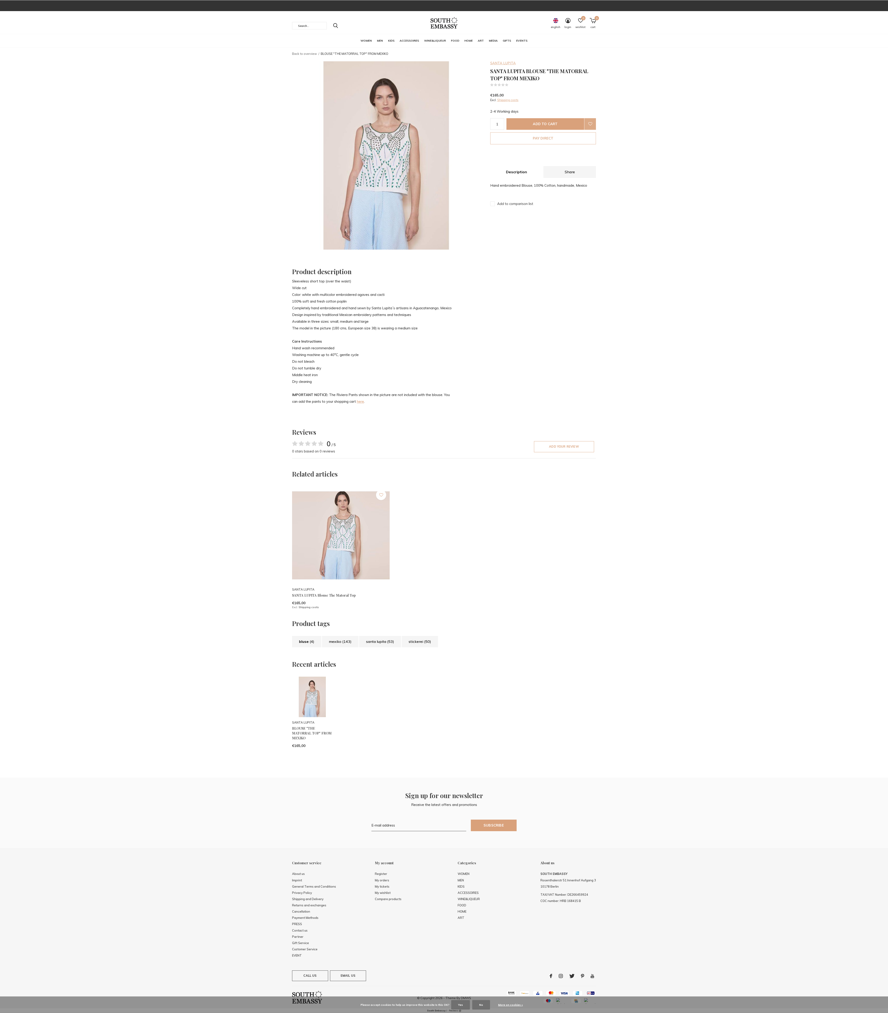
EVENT (297, 955)
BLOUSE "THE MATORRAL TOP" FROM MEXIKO (312, 733)
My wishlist (383, 893)
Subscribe (494, 825)
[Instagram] (561, 976)
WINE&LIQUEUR (435, 40)
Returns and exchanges (309, 905)
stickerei (420, 641)
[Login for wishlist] (590, 124)
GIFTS (507, 40)
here (360, 401)
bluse (306, 641)
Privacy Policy (302, 893)
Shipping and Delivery (308, 899)
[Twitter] (571, 976)
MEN (380, 40)
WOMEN (366, 40)
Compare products (388, 899)
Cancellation (301, 911)
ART (481, 40)
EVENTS (521, 40)
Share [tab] (570, 172)
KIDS (391, 40)
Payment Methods (305, 918)
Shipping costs (507, 100)
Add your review (564, 446)
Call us (310, 975)
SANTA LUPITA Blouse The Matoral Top (324, 595)
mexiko (340, 641)
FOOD (455, 40)
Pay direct (543, 138)
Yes (460, 1005)
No (481, 1005)
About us (298, 874)
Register (381, 874)
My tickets (382, 886)
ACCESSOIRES (409, 40)
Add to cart (545, 124)
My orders (382, 880)
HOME (468, 40)
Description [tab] (516, 172)
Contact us (300, 930)
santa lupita (380, 641)
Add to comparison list (515, 203)
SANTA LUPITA (503, 63)
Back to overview (304, 54)
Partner (297, 937)
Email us (348, 975)
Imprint (297, 880)
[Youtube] (592, 976)
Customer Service (305, 949)
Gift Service (300, 943)
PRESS (297, 924)
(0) (511, 85)
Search (335, 25)
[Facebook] (551, 976)
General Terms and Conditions (314, 886)
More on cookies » (510, 1005)
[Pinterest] (582, 976)
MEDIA (493, 40)
